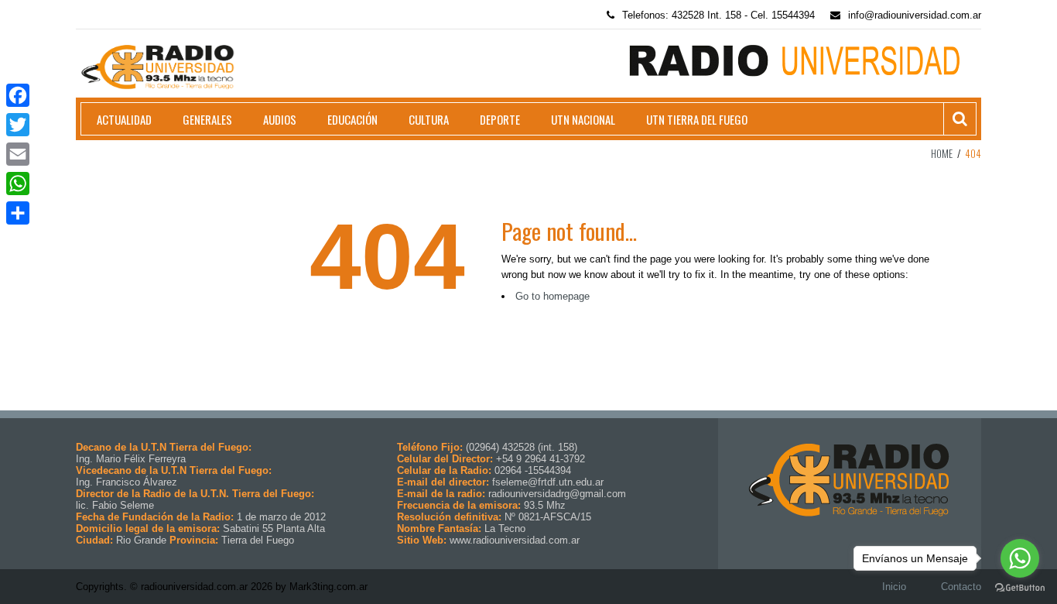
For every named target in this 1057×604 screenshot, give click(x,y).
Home (942, 153)
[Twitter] (17, 124)
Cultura (429, 119)
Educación (352, 119)
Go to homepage (552, 296)
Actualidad (124, 119)
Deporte (500, 119)
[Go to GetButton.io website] (1020, 588)
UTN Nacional (583, 119)
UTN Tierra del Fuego (696, 119)
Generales (207, 119)
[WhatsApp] (17, 183)
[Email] (17, 154)
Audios (279, 119)
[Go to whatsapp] (1020, 558)
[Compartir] (17, 213)
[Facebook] (17, 95)
